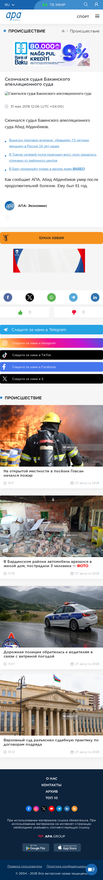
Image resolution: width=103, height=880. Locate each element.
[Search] (85, 4)
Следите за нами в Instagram (34, 343)
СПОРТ (83, 17)
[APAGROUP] (51, 836)
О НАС (51, 778)
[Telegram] (59, 809)
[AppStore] (67, 848)
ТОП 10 (52, 798)
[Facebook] (29, 809)
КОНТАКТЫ (51, 785)
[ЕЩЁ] (96, 16)
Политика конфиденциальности (71, 866)
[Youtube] (51, 809)
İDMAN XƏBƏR (51, 238)
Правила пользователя (24, 866)
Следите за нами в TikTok (31, 355)
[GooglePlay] (36, 848)
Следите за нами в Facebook (34, 367)
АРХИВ (52, 791)
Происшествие (84, 31)
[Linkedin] (67, 809)
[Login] (96, 4)
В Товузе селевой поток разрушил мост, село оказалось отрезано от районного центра (53, 157)
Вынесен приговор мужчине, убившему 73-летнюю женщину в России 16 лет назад (49, 143)
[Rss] (74, 809)
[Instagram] (36, 809)
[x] (44, 809)
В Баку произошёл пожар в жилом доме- (47, 169)
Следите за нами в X (28, 379)
